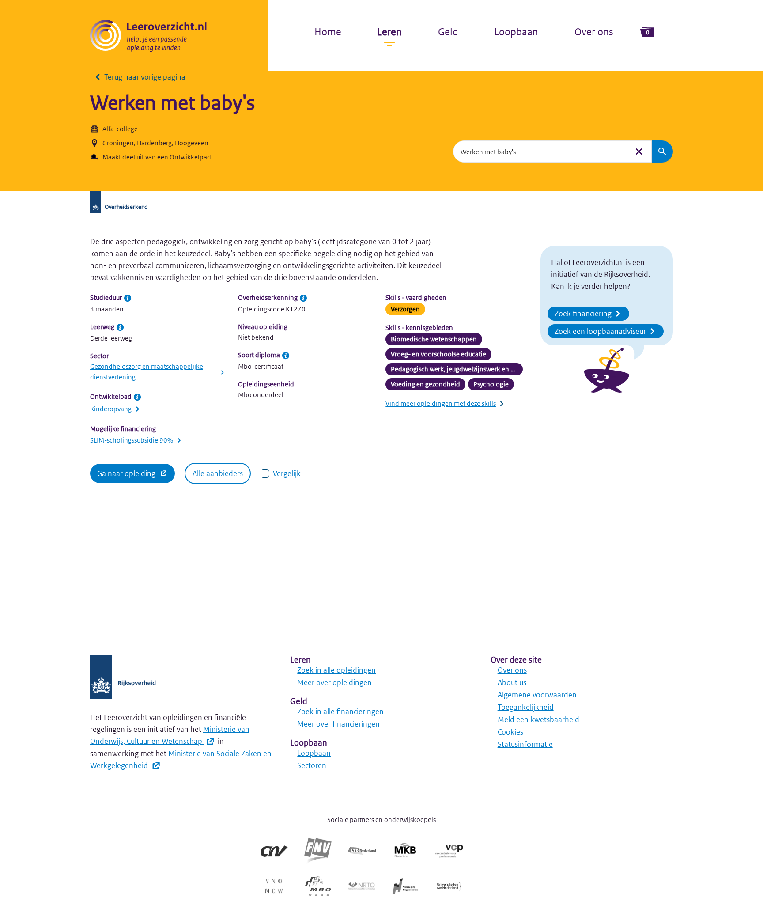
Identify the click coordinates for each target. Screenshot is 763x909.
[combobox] (541, 151)
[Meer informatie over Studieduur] (127, 298)
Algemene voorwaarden (537, 695)
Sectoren (311, 765)
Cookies (510, 732)
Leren (389, 32)
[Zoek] (662, 151)
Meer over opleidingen (334, 682)
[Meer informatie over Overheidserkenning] (303, 298)
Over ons (593, 32)
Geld (448, 32)
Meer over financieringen (338, 724)
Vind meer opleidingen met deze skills (440, 403)
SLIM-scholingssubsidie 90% (131, 440)
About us (512, 682)
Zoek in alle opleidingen (336, 670)
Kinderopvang (111, 409)
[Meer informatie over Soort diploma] (285, 355)
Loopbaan (516, 32)
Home (327, 32)
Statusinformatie (525, 744)
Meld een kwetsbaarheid (538, 719)
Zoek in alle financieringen (340, 711)
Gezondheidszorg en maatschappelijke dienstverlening (146, 371)
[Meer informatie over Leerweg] (120, 327)
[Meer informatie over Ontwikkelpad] (137, 397)
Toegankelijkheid (526, 707)
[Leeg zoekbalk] (639, 151)
